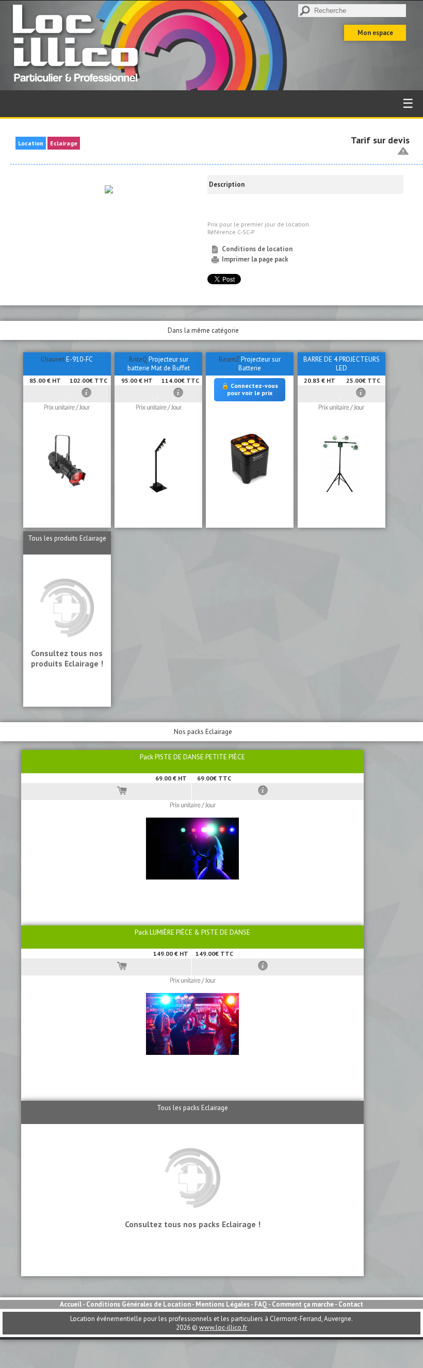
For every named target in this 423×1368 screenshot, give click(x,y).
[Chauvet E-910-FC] (67, 491)
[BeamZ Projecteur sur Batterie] (249, 486)
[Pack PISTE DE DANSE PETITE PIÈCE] (192, 877)
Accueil (71, 1304)
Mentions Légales (223, 1304)
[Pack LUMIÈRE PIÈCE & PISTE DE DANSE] (192, 1052)
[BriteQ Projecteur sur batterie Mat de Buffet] (158, 491)
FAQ (260, 1304)
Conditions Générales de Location (138, 1304)
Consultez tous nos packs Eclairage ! (193, 1224)
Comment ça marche (303, 1304)
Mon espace (375, 32)
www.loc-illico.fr (223, 1327)
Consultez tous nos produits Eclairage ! (67, 658)
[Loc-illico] (78, 86)
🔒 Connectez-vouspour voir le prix (249, 389)
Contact (350, 1304)
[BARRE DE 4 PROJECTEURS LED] (341, 491)
